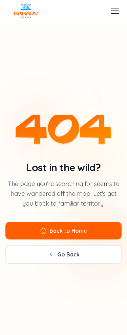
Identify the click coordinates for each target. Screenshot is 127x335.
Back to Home (68, 230)
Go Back (68, 254)
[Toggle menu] (115, 11)
